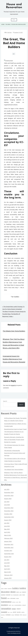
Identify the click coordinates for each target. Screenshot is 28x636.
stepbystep (3, 614)
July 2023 (6, 501)
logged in (13, 385)
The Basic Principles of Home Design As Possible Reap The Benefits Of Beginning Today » (14, 314)
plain (20, 602)
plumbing (4, 605)
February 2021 (8, 575)
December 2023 (8, 495)
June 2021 (7, 563)
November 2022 (8, 511)
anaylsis (2, 588)
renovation (6, 608)
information (12, 598)
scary (9, 612)
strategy (12, 614)
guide (20, 594)
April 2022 (7, 532)
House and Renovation (14, 6)
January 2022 (8, 541)
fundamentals (16, 594)
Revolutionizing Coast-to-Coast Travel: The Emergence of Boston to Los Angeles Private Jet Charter (15, 431)
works (2, 617)
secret (14, 612)
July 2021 (6, 560)
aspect (5, 588)
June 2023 (7, 505)
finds (12, 594)
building (23, 588)
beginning (10, 588)
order (17, 602)
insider (17, 598)
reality (10, 605)
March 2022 (7, 535)
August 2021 (7, 557)
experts (24, 592)
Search (5, 401)
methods (13, 602)
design (13, 592)
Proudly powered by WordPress (13, 631)
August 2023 (7, 498)
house (4, 598)
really (13, 605)
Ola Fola (9, 32)
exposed (8, 595)
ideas (8, 598)
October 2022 (8, 514)
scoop (11, 612)
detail (17, 592)
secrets (19, 612)
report (19, 609)
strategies (8, 614)
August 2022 (7, 520)
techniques (17, 614)
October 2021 (8, 550)
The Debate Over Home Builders (14, 331)
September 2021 (9, 553)
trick (21, 614)
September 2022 (9, 517)
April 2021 (7, 569)
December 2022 (8, 508)
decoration (5, 591)
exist (20, 592)
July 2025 (6, 489)
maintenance (6, 601)
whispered (24, 614)
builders (16, 296)
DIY (13, 53)
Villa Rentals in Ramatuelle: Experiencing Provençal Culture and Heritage (14, 453)
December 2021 (8, 544)
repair (14, 609)
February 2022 (8, 538)
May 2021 (7, 566)
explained (3, 594)
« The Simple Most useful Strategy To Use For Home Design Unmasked (13, 308)
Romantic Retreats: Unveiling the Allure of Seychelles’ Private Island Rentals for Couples (14, 439)
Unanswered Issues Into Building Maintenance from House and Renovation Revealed (14, 359)
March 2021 (7, 572)
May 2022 (7, 529)
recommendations (18, 605)
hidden (23, 594)
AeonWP (19, 633)
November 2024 (8, 492)
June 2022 (7, 526)
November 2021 (8, 547)
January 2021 (8, 578)
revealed (4, 612)
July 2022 (6, 523)
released (24, 605)
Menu (14, 19)
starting (22, 612)
